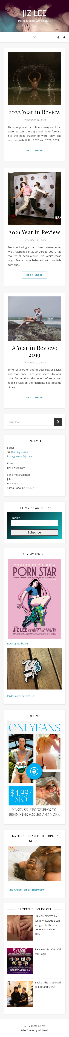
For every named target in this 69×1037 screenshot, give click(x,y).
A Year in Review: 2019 (34, 351)
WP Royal (43, 1030)
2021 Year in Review (34, 232)
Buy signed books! (18, 643)
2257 (42, 1026)
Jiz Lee (34, 13)
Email (15, 518)
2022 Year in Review (34, 112)
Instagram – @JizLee (19, 456)
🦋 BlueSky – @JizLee (20, 452)
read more (34, 150)
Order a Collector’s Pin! (21, 696)
